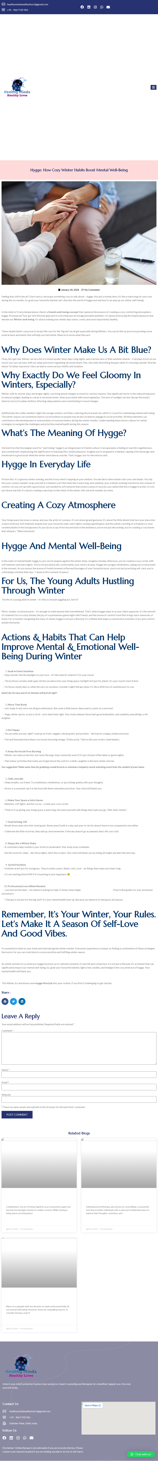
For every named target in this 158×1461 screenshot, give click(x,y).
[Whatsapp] (101, 7)
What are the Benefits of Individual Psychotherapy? (113, 1197)
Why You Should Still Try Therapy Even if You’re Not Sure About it (36, 1297)
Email (5, 1082)
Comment (8, 1030)
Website (6, 1094)
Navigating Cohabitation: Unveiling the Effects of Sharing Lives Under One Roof (36, 1197)
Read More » (12, 1221)
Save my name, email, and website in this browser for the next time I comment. (44, 1107)
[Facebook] (82, 7)
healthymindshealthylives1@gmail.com (27, 4)
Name (6, 1070)
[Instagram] (95, 7)
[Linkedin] (88, 7)
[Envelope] (108, 7)
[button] (5, 1001)
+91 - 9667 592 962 (17, 9)
